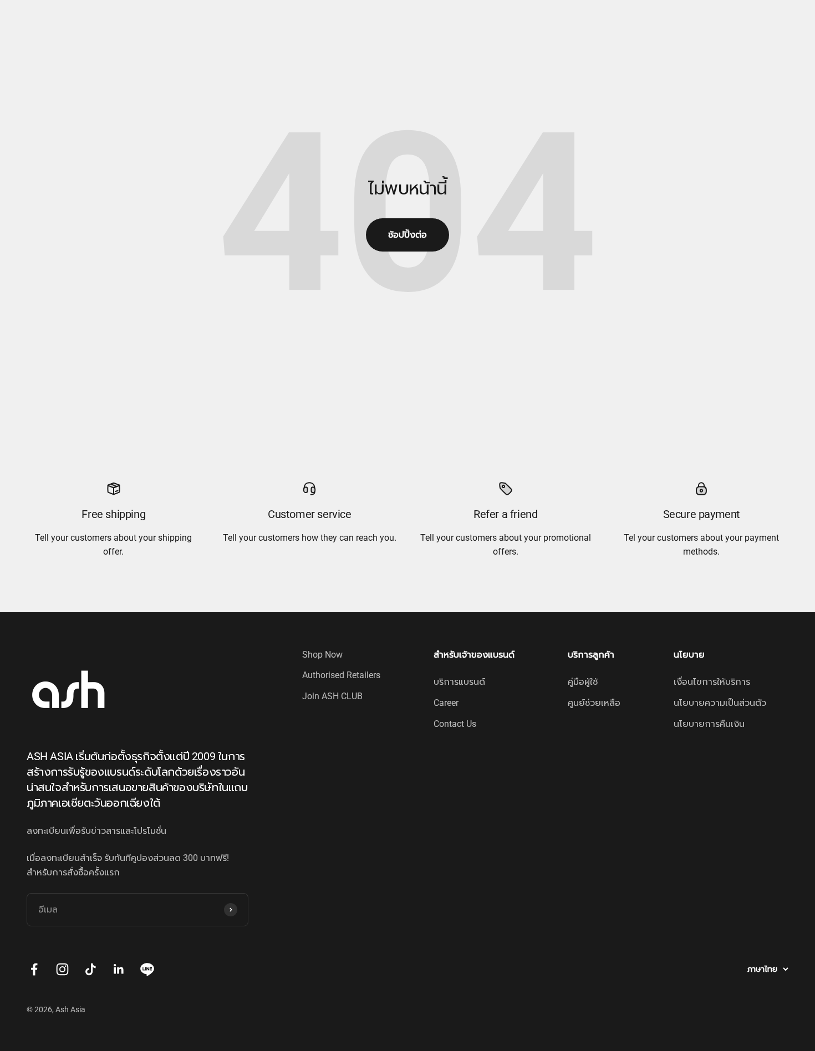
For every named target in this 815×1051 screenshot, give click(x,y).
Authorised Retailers (341, 675)
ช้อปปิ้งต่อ (407, 234)
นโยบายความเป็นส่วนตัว (720, 703)
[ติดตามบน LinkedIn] (118, 969)
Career (446, 703)
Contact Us (455, 724)
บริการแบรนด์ (459, 681)
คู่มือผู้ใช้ (583, 681)
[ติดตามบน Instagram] (62, 969)
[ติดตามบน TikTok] (90, 969)
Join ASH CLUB (332, 696)
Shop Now (322, 654)
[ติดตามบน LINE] (147, 969)
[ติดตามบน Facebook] (34, 969)
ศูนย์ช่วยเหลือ (594, 703)
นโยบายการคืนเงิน (709, 724)
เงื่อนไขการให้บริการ (712, 681)
